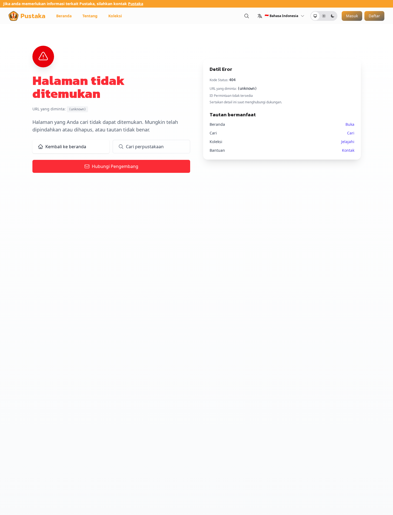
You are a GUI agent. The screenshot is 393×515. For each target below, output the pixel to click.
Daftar (374, 15)
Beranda (64, 15)
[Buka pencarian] (246, 16)
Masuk (352, 15)
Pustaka (135, 3)
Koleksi (115, 15)
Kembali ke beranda (65, 147)
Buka (349, 124)
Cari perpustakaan (145, 147)
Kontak (348, 150)
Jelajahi (347, 141)
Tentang (90, 15)
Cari (350, 133)
